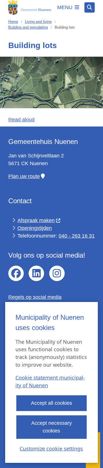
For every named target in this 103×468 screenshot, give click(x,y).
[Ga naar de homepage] (29, 7)
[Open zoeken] (89, 7)
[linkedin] (36, 273)
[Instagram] (57, 273)
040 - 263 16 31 (77, 236)
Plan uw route (24, 176)
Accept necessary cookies (51, 427)
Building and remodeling (28, 27)
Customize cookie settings (51, 448)
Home (13, 21)
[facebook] (16, 273)
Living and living (38, 21)
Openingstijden (34, 228)
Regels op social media (35, 297)
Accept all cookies (51, 403)
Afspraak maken (36, 220)
